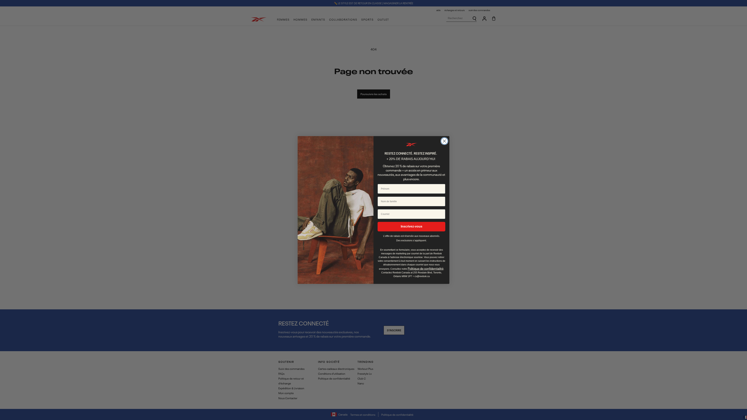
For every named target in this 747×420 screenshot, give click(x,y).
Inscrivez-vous (411, 226)
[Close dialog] (444, 141)
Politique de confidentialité (426, 268)
